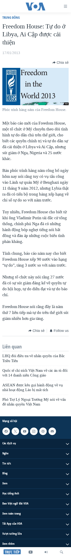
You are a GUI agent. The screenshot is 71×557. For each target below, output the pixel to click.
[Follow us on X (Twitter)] (15, 431)
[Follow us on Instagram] (33, 431)
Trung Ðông (11, 17)
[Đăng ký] (52, 431)
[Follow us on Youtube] (24, 431)
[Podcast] (43, 431)
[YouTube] (30, 552)
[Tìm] (61, 552)
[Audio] (46, 552)
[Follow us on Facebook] (6, 431)
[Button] (60, 63)
